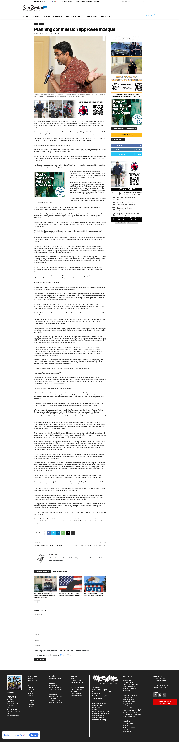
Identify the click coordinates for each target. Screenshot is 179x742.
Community (31, 702)
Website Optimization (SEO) (101, 711)
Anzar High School (55, 687)
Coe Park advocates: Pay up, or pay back (48, 545)
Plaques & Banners (13, 715)
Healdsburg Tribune (129, 700)
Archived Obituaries (77, 680)
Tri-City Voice (127, 716)
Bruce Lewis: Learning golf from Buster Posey (90, 545)
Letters (30, 706)
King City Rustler (128, 704)
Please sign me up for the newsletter (47, 655)
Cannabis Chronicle (129, 727)
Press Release (11, 705)
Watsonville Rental (76, 695)
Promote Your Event (55, 702)
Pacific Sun (126, 691)
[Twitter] (53, 533)
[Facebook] (141, 1)
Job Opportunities (159, 678)
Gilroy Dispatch (127, 697)
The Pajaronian (127, 714)
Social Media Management (100, 713)
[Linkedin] (58, 533)
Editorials (31, 704)
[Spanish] (55, 1)
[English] (53, 1)
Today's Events (54, 698)
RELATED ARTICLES (42, 572)
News (36, 24)
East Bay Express (128, 682)
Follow (138, 150)
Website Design (97, 707)
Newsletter (10, 699)
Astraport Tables (76, 693)
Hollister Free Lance (129, 702)
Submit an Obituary (77, 682)
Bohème (125, 725)
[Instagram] (143, 1)
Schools (30, 693)
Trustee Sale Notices (98, 698)
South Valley (127, 731)
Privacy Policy (11, 707)
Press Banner (127, 710)
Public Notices (32, 680)
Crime (30, 691)
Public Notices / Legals (99, 690)
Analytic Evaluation (98, 718)
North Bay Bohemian (129, 689)
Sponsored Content (98, 715)
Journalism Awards (159, 680)
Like (139, 145)
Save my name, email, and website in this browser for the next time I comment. (62, 651)
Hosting (94, 709)
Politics (41, 24)
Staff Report (40, 33)
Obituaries (74, 678)
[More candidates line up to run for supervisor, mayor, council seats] (95, 584)
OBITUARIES (75, 676)
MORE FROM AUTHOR (59, 572)
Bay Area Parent (128, 723)
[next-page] (38, 601)
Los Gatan (126, 706)
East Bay (125, 729)
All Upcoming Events (55, 696)
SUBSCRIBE (10, 692)
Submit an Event (54, 700)
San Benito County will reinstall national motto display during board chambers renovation (44, 595)
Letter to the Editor (13, 703)
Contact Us (10, 701)
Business (31, 689)
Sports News (53, 685)
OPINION (31, 700)
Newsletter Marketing (99, 720)
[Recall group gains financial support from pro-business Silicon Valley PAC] (70, 584)
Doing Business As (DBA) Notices (102, 696)
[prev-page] (35, 601)
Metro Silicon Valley (129, 686)
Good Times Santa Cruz (130, 684)
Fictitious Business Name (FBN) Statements (102, 693)
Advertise (31, 678)
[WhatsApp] (63, 533)
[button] (150, 15)
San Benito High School (56, 689)
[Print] (73, 533)
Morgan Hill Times (128, 708)
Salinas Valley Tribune (130, 712)
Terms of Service (12, 709)
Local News (31, 687)
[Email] (68, 533)
